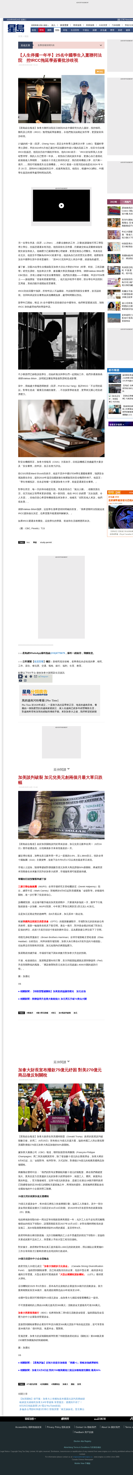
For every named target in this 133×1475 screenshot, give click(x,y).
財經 (120, 29)
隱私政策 (66, 1427)
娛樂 (95, 29)
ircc (28, 542)
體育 (112, 29)
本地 (65, 29)
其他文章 (25, 45)
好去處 (103, 29)
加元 (75, 1013)
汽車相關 (116, 25)
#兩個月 (30, 1013)
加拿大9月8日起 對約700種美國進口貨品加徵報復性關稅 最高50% (66, 1370)
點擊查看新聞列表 (46, 45)
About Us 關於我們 (110, 1427)
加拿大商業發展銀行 (28, 1312)
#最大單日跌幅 (42, 1013)
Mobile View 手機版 (82, 1463)
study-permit (46, 542)
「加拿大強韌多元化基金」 (56, 1266)
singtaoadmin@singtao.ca (82, 1457)
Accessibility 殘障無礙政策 (28, 1427)
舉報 (101, 71)
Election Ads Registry (82, 1441)
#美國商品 (55, 1384)
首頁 (34, 29)
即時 (42, 29)
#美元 (53, 1013)
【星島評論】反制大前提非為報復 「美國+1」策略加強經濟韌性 (65, 1362)
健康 (128, 29)
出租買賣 (103, 25)
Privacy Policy (54, 1427)
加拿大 (65, 1384)
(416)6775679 (57, 653)
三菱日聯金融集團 (27, 886)
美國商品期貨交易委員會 (36, 921)
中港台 (86, 29)
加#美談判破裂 (65, 1013)
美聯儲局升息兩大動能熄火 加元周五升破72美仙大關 (59, 999)
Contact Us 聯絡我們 (86, 1427)
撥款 (73, 1384)
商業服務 (90, 25)
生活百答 (75, 29)
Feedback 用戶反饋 (83, 1432)
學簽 (35, 542)
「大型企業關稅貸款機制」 (72, 1274)
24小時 (113, 201)
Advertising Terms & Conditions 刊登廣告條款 (82, 1447)
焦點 (57, 29)
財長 (79, 1384)
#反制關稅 (44, 1384)
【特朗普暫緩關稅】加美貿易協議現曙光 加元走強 (59, 991)
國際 (49, 29)
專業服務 (77, 25)
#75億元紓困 (32, 1384)
